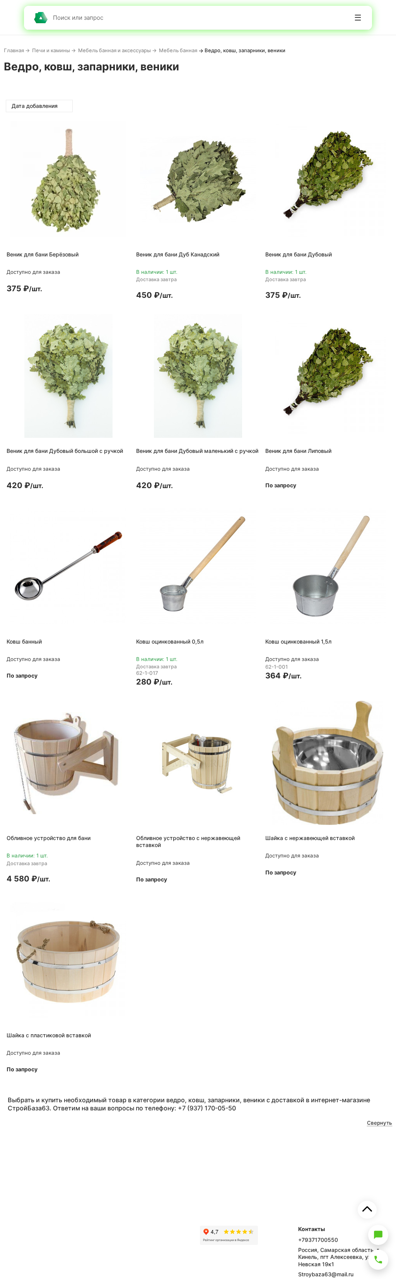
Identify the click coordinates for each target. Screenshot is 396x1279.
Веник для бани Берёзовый (43, 254)
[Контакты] (378, 1260)
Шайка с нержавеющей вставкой (310, 838)
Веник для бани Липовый (298, 450)
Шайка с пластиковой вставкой (49, 1035)
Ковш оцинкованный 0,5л (169, 641)
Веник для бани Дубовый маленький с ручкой (197, 450)
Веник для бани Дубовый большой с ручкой (65, 450)
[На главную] (40, 17)
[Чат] (378, 1235)
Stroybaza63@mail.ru (325, 1274)
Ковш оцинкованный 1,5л (298, 641)
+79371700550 (318, 1239)
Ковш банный (24, 641)
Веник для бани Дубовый (298, 254)
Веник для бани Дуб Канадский (177, 254)
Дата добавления (35, 105)
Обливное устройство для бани (48, 838)
